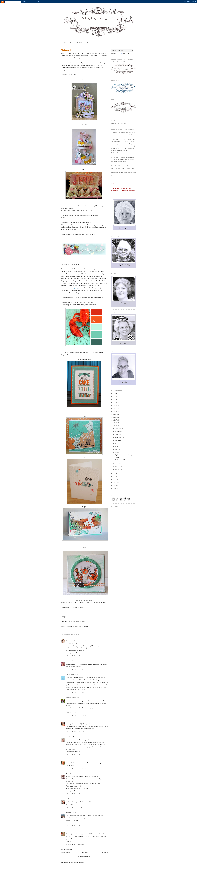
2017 (115, 420)
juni (116, 446)
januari (117, 470)
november (118, 431)
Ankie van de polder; (84, 359)
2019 (115, 414)
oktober (117, 434)
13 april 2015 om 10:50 (76, 826)
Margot (68, 661)
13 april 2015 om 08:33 (76, 807)
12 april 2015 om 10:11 (76, 656)
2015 (115, 426)
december (118, 428)
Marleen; (84, 125)
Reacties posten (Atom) (77, 862)
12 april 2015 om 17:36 (76, 768)
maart (117, 464)
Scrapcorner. (91, 234)
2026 (115, 393)
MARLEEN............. (69, 217)
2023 (115, 402)
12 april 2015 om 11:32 (76, 692)
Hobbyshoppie (84, 215)
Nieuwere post (65, 853)
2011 (115, 482)
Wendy (68, 831)
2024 (115, 399)
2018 (115, 417)
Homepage (85, 853)
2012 (115, 479)
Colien (68, 799)
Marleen (68, 638)
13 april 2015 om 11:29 (76, 844)
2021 (115, 408)
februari (117, 467)
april (116, 452)
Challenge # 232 (120, 460)
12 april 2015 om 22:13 (76, 794)
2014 (115, 473)
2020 (115, 411)
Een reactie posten (66, 849)
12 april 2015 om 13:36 (76, 731)
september (118, 437)
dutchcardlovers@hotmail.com (70, 225)
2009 (115, 488)
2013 (115, 476)
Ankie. (69, 355)
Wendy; (84, 79)
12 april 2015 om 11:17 (76, 669)
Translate (126, 53)
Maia (67, 773)
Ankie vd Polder (71, 674)
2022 (115, 405)
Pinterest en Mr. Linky (82, 42)
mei (116, 449)
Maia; (84, 170)
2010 (115, 485)
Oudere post (104, 853)
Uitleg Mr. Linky (67, 42)
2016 (115, 423)
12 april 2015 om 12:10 (76, 715)
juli (116, 443)
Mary (67, 721)
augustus (118, 440)
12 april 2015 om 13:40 (76, 755)
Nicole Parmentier (71, 760)
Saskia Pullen (70, 812)
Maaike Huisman (71, 698)
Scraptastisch (70, 737)
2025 (115, 396)
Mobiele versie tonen (84, 856)
